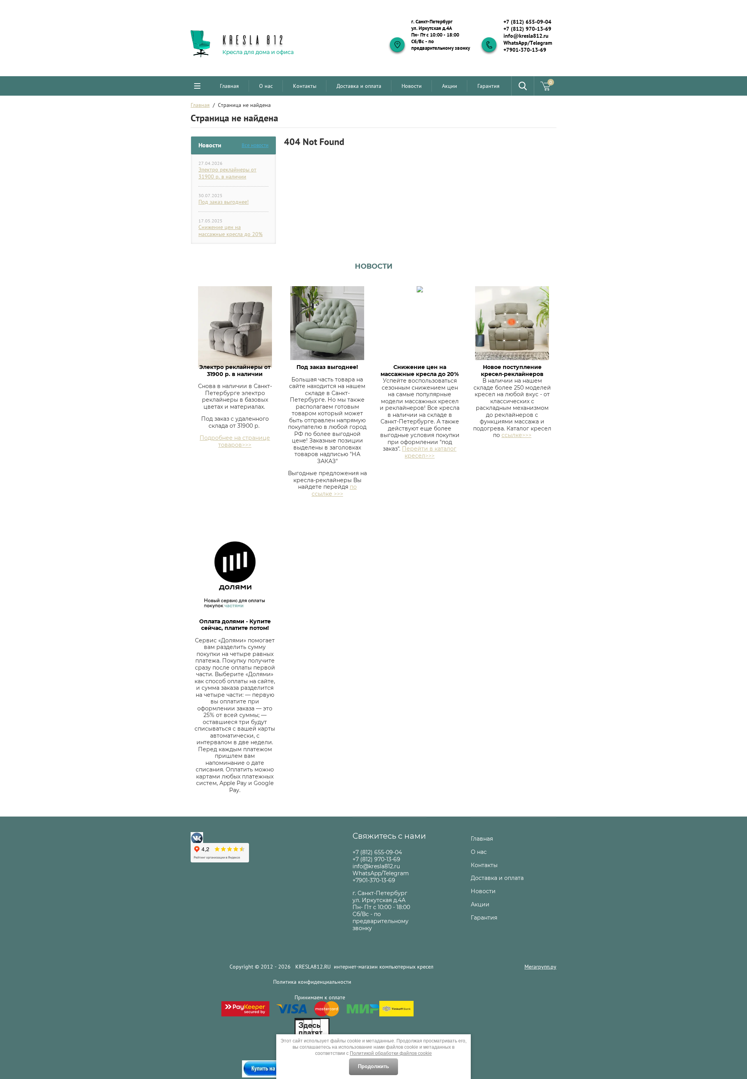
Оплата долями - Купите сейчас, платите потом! (235, 625)
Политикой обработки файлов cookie (391, 1053)
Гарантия (488, 85)
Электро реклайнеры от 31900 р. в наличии (227, 173)
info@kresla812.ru (526, 35)
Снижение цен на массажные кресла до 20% (230, 231)
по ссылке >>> (334, 490)
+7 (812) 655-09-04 (527, 21)
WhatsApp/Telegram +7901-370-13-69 (527, 46)
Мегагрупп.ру (540, 966)
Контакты (304, 85)
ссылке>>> (516, 435)
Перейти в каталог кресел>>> (429, 452)
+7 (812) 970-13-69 (527, 28)
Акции (449, 85)
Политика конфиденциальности (312, 981)
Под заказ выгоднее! (223, 201)
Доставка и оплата (359, 85)
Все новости (255, 145)
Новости (412, 85)
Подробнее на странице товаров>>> (235, 441)
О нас (266, 85)
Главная (229, 85)
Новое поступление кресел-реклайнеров (512, 371)
